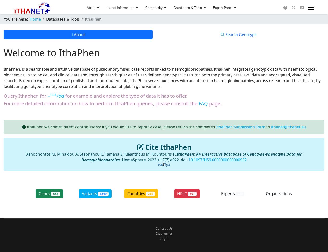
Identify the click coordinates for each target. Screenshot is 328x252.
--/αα (56, 96)
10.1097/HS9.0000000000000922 (217, 159)
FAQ (203, 103)
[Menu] (311, 7)
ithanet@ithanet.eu (288, 127)
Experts (232, 193)
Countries (140, 193)
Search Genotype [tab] (241, 34)
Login (164, 238)
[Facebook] (285, 7)
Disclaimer (164, 233)
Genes (48, 193)
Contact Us (164, 228)
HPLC (186, 193)
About (91, 8)
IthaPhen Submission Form (240, 127)
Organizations (279, 196)
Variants (94, 193)
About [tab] (79, 34)
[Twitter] (293, 7)
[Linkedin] (302, 7)
